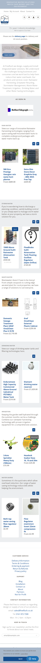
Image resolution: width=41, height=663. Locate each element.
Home (6, 11)
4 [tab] (24, 120)
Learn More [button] (24, 654)
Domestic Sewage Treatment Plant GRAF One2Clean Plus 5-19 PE (8, 324)
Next (37, 110)
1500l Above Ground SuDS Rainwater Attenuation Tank (9, 252)
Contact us (20, 586)
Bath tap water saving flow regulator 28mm (9, 523)
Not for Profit (20, 594)
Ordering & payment (20, 566)
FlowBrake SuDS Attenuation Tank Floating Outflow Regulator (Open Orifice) (30, 255)
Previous (4, 110)
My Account (14, 11)
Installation (20, 584)
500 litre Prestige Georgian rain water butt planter (9, 174)
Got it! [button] (20, 659)
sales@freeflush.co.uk (23, 610)
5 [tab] (27, 120)
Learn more (8, 55)
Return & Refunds (20, 568)
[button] (36, 635)
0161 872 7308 (22, 614)
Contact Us (30, 11)
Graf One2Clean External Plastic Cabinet (30, 322)
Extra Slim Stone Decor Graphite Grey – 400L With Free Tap (30, 174)
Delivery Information (20, 560)
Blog (20, 581)
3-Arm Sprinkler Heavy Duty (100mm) (8, 459)
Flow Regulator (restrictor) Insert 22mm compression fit (30, 525)
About (22, 11)
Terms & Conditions (20, 563)
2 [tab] (17, 120)
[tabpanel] (20, 110)
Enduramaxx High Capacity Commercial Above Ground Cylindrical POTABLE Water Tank (9, 389)
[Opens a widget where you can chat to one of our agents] (32, 659)
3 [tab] (20, 120)
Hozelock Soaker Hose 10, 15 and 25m (30, 458)
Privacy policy (20, 571)
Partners (20, 592)
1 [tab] (14, 120)
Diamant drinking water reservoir (30, 384)
